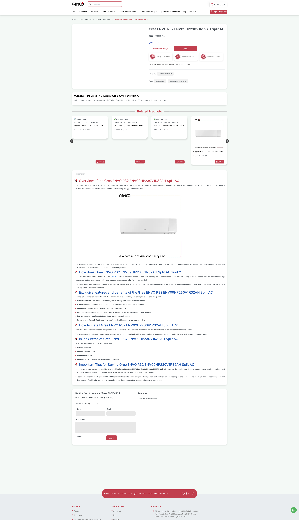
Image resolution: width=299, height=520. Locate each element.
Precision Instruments (128, 12)
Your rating (81, 404)
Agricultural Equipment (169, 12)
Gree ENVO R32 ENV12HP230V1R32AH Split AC (129, 126)
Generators (94, 12)
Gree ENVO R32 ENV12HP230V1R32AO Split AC (208, 152)
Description (80, 174)
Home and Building (148, 12)
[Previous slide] (227, 141)
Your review (81, 419)
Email (109, 409)
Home (74, 12)
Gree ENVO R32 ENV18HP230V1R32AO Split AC (89, 126)
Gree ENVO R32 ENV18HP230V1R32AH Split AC (169, 126)
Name (79, 409)
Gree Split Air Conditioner (178, 81)
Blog (184, 12)
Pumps (82, 12)
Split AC (114, 277)
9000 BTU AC (159, 81)
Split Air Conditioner (103, 19)
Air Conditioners (109, 12)
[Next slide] (71, 141)
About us (192, 12)
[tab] (80, 174)
